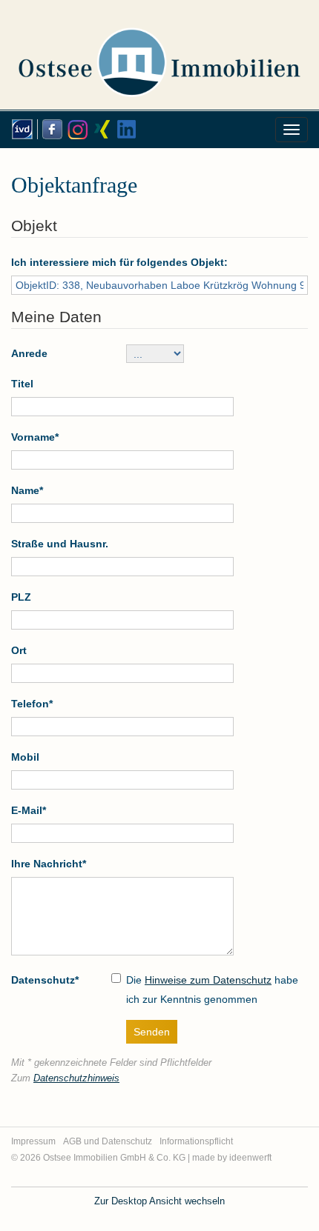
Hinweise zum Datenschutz (208, 980)
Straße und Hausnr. (59, 544)
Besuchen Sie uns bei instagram (75, 129)
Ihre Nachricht (48, 864)
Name (27, 490)
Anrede (29, 353)
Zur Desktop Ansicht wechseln (159, 1201)
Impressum (33, 1141)
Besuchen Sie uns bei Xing (100, 129)
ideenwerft (250, 1157)
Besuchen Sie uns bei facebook (49, 129)
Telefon (32, 704)
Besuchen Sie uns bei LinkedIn (125, 129)
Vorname (35, 437)
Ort (19, 650)
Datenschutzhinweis (76, 1078)
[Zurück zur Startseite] (159, 47)
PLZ (21, 597)
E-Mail (28, 810)
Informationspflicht (196, 1141)
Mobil (25, 757)
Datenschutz (45, 980)
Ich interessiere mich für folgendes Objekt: (119, 262)
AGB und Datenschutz (107, 1141)
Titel (22, 384)
